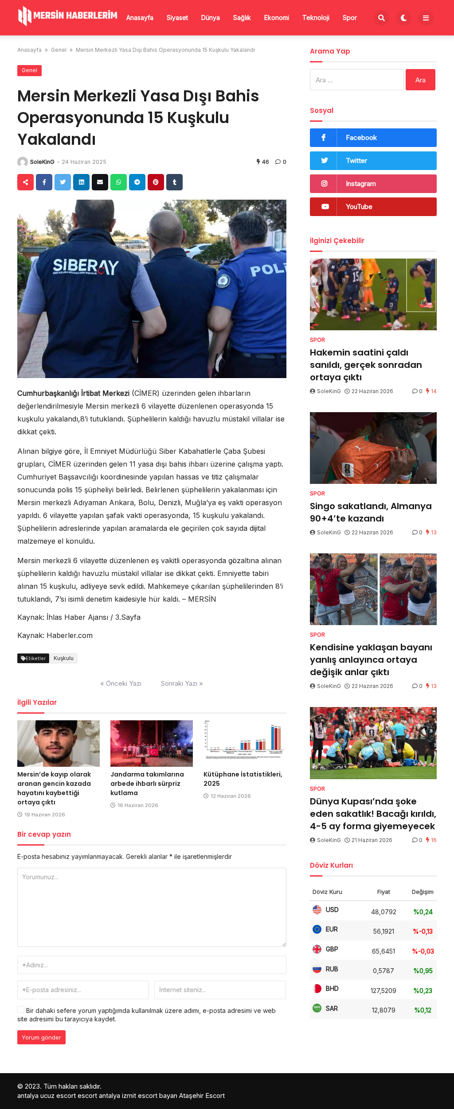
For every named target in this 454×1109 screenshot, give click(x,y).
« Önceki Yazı (120, 683)
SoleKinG (42, 161)
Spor (350, 17)
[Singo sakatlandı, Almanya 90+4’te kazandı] (373, 448)
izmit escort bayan (149, 1095)
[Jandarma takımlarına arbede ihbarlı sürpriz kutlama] (151, 743)
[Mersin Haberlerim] (68, 16)
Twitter (356, 160)
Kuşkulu (64, 658)
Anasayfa (139, 17)
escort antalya (99, 1095)
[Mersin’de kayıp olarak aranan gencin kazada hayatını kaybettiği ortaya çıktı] (58, 743)
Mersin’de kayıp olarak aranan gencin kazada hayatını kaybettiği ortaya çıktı (54, 788)
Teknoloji (315, 17)
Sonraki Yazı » (182, 683)
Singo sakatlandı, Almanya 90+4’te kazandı (371, 512)
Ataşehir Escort (202, 1095)
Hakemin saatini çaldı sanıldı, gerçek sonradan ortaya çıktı (366, 364)
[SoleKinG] (22, 162)
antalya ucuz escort (46, 1095)
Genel (59, 49)
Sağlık (242, 17)
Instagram (361, 183)
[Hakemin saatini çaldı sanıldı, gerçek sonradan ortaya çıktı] (373, 294)
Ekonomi (276, 17)
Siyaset (177, 17)
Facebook (361, 137)
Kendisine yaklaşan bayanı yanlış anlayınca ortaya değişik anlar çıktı (371, 659)
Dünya (210, 17)
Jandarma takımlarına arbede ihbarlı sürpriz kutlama (147, 783)
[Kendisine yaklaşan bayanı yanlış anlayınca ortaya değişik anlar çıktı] (373, 589)
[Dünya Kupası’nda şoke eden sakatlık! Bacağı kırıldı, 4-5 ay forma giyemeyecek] (373, 743)
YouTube (359, 206)
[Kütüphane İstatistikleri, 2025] (245, 743)
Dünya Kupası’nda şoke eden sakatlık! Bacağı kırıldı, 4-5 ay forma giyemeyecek (373, 813)
